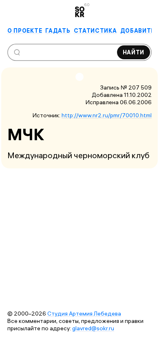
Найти (134, 52)
